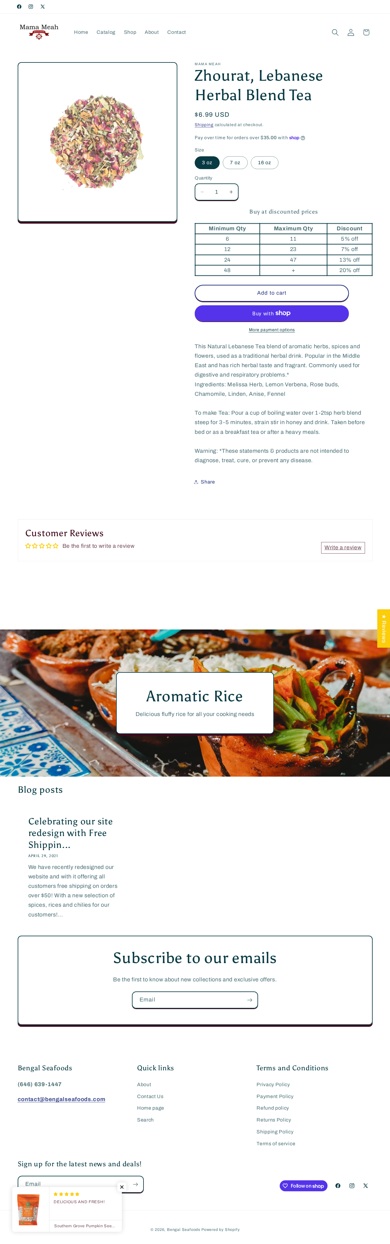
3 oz (207, 162)
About (144, 1084)
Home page (150, 1108)
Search (145, 1119)
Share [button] (208, 481)
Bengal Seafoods (183, 1230)
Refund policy (273, 1108)
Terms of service (276, 1143)
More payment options (272, 330)
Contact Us (150, 1096)
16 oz (264, 162)
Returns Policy (274, 1119)
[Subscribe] (249, 999)
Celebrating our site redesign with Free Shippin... (70, 833)
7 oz (235, 162)
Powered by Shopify (220, 1230)
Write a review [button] (343, 547)
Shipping (204, 124)
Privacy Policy (273, 1084)
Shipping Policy (275, 1131)
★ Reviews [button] (384, 628)
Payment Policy (275, 1096)
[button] (335, 32)
